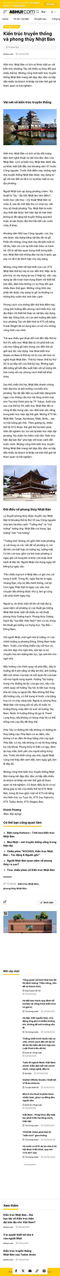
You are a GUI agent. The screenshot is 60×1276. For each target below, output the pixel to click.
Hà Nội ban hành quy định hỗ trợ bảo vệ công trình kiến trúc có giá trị (39, 1003)
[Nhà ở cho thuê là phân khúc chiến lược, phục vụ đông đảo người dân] (11, 1097)
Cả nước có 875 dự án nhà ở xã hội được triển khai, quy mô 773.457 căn (39, 1149)
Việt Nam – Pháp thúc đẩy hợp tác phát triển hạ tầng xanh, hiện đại (38, 1117)
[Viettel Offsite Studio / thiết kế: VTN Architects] (11, 1083)
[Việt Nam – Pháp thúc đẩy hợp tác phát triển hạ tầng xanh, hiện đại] (11, 1117)
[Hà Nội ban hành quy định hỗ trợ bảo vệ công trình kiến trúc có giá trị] (11, 1003)
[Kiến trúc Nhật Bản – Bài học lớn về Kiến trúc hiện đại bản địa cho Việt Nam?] (48, 1217)
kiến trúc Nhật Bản (28, 884)
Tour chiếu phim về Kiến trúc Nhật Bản (31, 870)
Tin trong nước (31, 1011)
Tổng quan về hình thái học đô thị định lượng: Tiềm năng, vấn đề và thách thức (39, 983)
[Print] (44, 1270)
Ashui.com (8, 54)
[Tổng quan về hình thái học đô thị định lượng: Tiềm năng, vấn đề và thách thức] (11, 983)
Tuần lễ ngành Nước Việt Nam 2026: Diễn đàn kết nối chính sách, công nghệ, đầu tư (39, 1065)
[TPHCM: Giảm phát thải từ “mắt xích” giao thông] (11, 1135)
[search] (37, 11)
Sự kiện (28, 1073)
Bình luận (48, 902)
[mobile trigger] (6, 12)
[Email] (30, 1270)
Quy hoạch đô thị (32, 990)
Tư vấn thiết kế (31, 1087)
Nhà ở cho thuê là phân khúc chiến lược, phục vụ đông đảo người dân (38, 1097)
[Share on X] (23, 1270)
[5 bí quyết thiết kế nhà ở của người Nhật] (48, 1237)
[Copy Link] (37, 1270)
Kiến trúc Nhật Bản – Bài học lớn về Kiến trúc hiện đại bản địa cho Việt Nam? (19, 1218)
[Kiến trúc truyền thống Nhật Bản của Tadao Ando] (48, 1253)
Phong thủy (11, 27)
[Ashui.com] (22, 12)
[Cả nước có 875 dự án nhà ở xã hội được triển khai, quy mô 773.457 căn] (11, 1149)
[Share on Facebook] (16, 1270)
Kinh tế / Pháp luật (33, 1053)
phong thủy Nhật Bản (15, 888)
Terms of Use (19, 6)
